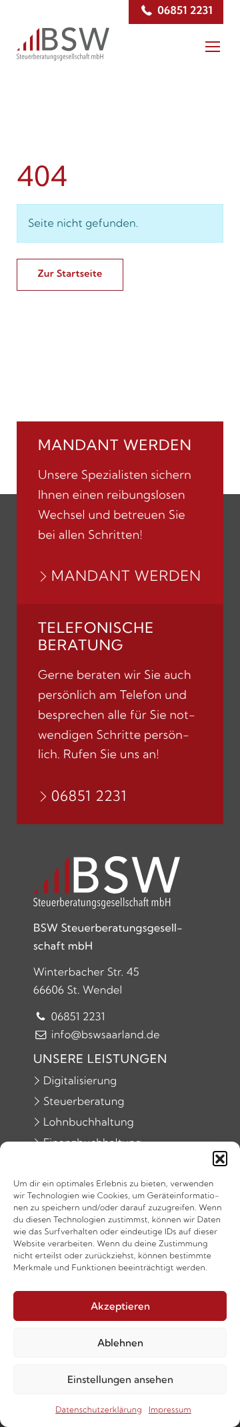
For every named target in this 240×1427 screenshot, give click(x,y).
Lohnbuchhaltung (88, 1122)
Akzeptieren (120, 1306)
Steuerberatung (84, 1101)
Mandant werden (126, 576)
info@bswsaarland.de (103, 1035)
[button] (220, 1158)
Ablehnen (120, 1342)
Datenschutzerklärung (98, 1410)
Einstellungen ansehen (120, 1379)
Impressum (170, 1410)
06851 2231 (89, 796)
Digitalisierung (80, 1081)
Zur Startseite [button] (70, 273)
